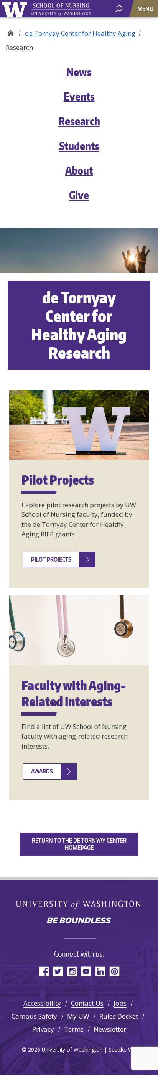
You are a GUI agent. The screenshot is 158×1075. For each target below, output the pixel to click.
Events (79, 96)
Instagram (72, 971)
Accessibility (42, 1003)
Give (79, 195)
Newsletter (110, 1029)
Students (79, 146)
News (79, 72)
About (79, 170)
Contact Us (87, 1003)
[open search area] (118, 8)
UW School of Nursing (10, 30)
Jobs (120, 1003)
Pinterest (114, 971)
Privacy (43, 1029)
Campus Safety (34, 1016)
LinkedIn (100, 971)
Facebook (43, 971)
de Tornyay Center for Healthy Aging (80, 33)
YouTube (86, 971)
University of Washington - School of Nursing (61, 10)
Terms (74, 1029)
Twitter (58, 971)
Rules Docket (118, 1016)
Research (79, 121)
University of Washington (16, 8)
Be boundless (79, 921)
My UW (78, 1016)
